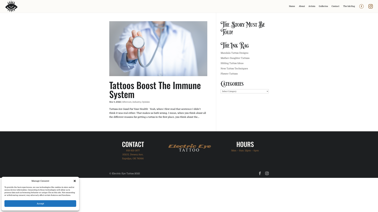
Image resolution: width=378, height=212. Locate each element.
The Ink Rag (349, 6)
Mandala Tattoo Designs (234, 53)
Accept (40, 203)
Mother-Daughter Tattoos (235, 58)
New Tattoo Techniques (234, 68)
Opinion (146, 102)
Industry (136, 102)
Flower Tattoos (229, 73)
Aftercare (127, 102)
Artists (311, 6)
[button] (74, 180)
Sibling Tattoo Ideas (232, 63)
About (302, 6)
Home (292, 6)
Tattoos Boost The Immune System (155, 89)
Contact (335, 6)
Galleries (323, 6)
